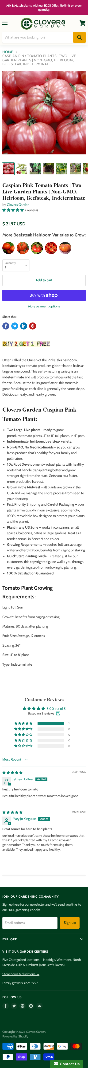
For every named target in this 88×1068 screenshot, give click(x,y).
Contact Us (69, 1064)
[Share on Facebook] (5, 326)
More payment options (44, 306)
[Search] (79, 37)
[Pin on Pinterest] (32, 326)
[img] (12, 772)
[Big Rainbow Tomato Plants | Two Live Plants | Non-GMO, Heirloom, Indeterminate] (65, 248)
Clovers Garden (18, 205)
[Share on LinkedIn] (23, 326)
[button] (13, 210)
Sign (5, 904)
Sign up (70, 922)
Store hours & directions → (20, 974)
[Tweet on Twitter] (14, 326)
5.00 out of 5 (56, 709)
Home (7, 52)
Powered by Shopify (15, 1036)
